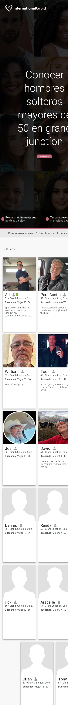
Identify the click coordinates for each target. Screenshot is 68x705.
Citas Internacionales (20, 233)
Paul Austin (50, 294)
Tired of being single (15, 384)
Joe (8, 448)
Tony (62, 679)
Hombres (44, 233)
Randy (45, 525)
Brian (27, 679)
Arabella (47, 602)
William (12, 371)
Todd (45, 371)
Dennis (11, 525)
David (45, 448)
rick (8, 602)
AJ (7, 294)
